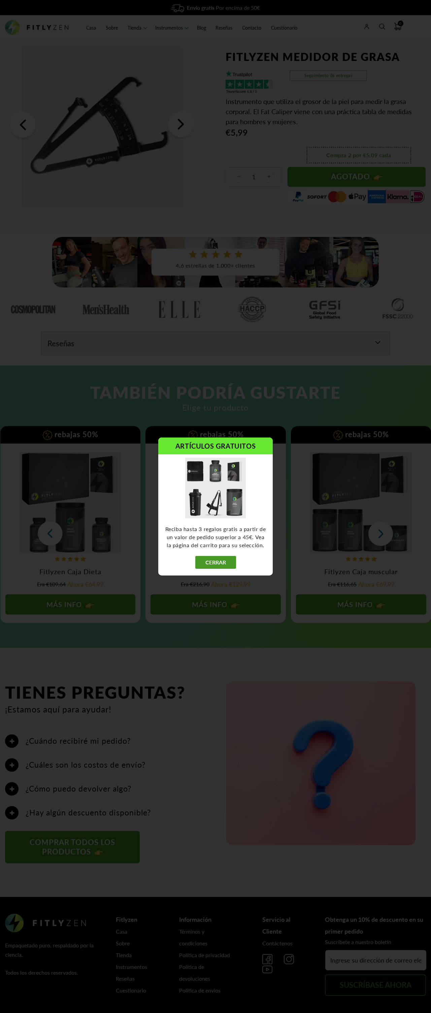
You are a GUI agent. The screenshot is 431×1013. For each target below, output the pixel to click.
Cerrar (215, 562)
